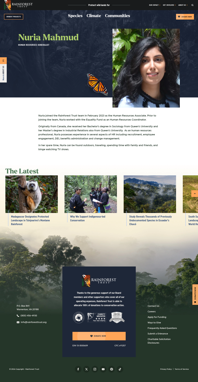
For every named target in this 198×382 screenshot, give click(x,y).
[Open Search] (195, 5)
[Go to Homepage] (18, 5)
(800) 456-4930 (28, 315)
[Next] (194, 193)
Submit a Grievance (158, 333)
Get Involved (168, 5)
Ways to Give (154, 322)
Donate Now (187, 17)
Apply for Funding (157, 317)
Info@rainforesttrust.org (33, 322)
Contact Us (153, 306)
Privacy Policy (166, 369)
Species (75, 16)
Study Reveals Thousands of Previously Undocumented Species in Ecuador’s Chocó (150, 220)
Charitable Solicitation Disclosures (159, 341)
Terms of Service (182, 369)
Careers (152, 311)
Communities (117, 16)
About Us (182, 5)
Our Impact (154, 5)
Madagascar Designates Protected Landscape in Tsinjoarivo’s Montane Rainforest (30, 220)
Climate (94, 16)
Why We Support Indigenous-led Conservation (87, 218)
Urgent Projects (13, 17)
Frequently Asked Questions (162, 328)
